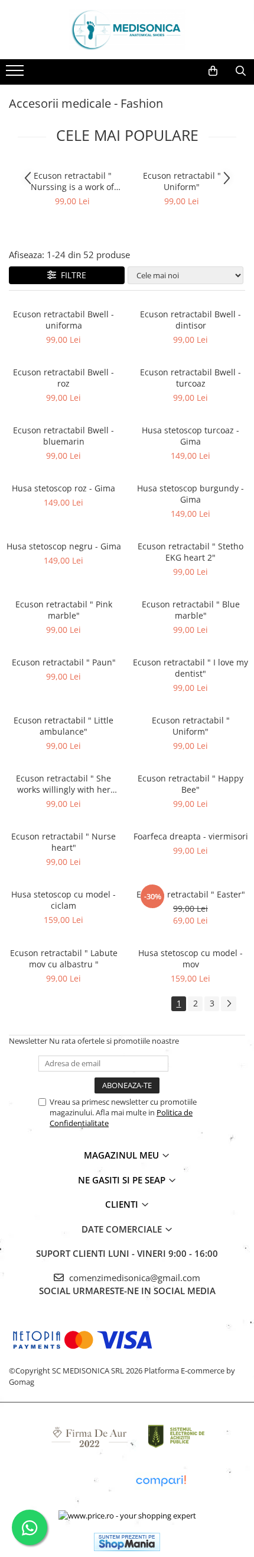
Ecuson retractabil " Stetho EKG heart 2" (190, 552)
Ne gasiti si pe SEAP (123, 1180)
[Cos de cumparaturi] (213, 71)
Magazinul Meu (122, 1155)
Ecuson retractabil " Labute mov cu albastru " (64, 958)
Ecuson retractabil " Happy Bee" (190, 784)
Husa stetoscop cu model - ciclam (63, 900)
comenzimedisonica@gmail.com (133, 1277)
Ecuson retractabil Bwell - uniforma (63, 319)
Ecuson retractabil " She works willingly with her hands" (63, 784)
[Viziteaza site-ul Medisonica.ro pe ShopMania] (127, 1542)
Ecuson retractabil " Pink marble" (63, 610)
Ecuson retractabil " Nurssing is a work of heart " (72, 181)
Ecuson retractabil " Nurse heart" (63, 842)
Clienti (123, 1204)
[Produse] (16, 74)
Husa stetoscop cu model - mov (190, 958)
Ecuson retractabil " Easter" (190, 894)
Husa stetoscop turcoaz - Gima (190, 435)
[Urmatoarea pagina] (228, 1003)
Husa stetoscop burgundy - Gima (190, 493)
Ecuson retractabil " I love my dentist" (190, 668)
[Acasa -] (127, 29)
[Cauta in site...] (240, 71)
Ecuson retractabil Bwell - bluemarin (63, 435)
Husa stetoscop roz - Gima (63, 488)
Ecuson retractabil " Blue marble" (191, 610)
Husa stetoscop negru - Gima (63, 546)
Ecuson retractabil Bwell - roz (63, 377)
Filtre (71, 275)
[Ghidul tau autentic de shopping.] (161, 1481)
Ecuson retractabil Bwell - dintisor (190, 319)
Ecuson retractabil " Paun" (64, 662)
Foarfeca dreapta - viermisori (190, 836)
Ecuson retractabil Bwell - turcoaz (190, 377)
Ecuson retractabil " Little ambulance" (63, 726)
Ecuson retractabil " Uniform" (182, 181)
